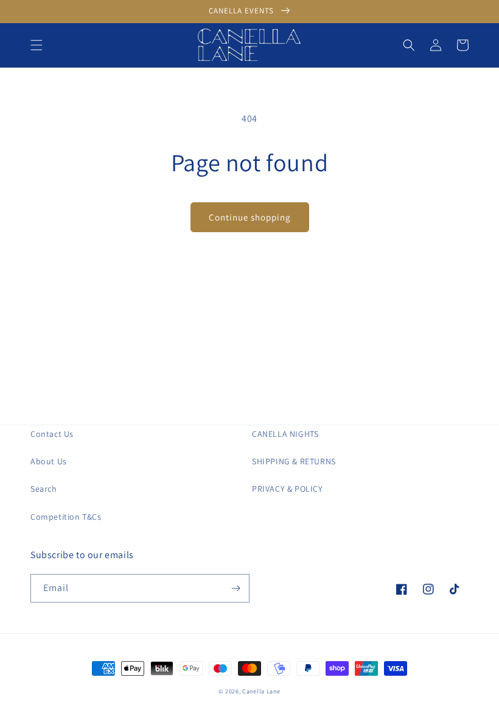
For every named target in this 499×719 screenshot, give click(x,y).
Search (43, 488)
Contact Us (52, 433)
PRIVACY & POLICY (287, 488)
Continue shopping (250, 217)
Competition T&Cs (66, 516)
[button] (36, 45)
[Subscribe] (235, 588)
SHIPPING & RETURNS (294, 461)
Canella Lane (261, 691)
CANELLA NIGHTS (285, 433)
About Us (48, 461)
